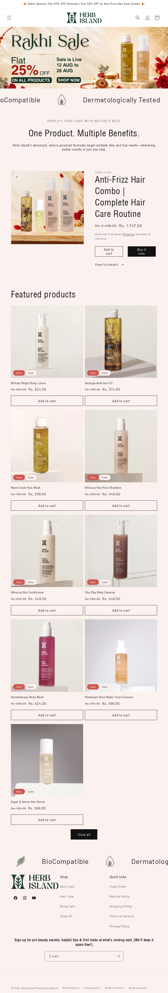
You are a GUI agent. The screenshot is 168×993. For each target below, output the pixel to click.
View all (84, 834)
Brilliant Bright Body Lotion (28, 383)
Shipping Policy (121, 906)
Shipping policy (138, 987)
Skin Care (67, 886)
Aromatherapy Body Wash (27, 697)
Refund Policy (120, 896)
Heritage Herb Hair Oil (98, 383)
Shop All (66, 916)
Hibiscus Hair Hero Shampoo (103, 488)
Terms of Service (122, 916)
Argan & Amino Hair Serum (28, 802)
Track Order (118, 886)
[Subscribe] (118, 956)
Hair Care (67, 896)
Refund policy (71, 987)
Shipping (128, 234)
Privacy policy (92, 987)
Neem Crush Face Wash (26, 488)
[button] (9, 18)
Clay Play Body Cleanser (100, 592)
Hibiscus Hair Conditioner (27, 592)
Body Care (67, 906)
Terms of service (114, 987)
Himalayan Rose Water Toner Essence (109, 697)
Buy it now (141, 251)
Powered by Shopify (47, 988)
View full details (107, 264)
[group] (84, 57)
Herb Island (28, 988)
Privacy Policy (120, 926)
